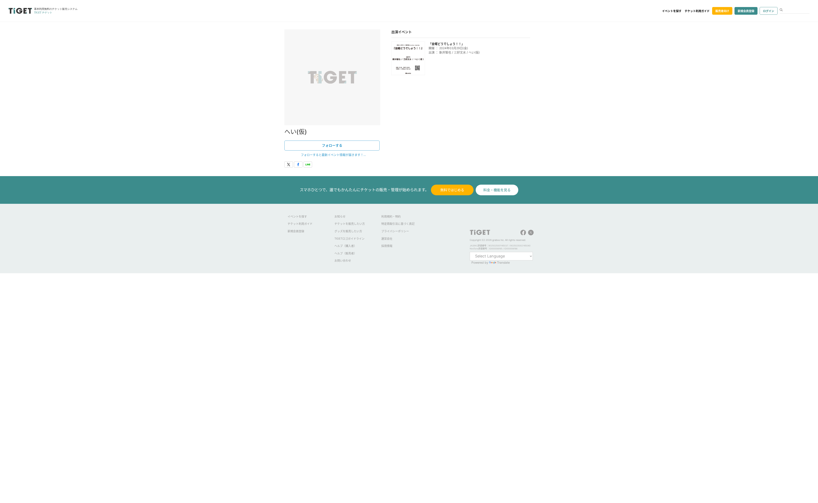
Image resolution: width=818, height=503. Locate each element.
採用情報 (386, 245)
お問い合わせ (342, 260)
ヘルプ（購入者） (345, 245)
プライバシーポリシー (395, 231)
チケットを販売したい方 (349, 223)
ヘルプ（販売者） (345, 253)
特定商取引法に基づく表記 (398, 223)
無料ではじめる (452, 190)
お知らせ (340, 216)
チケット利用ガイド (697, 11)
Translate (503, 262)
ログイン (768, 11)
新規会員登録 (746, 11)
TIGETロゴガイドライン (349, 238)
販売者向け (722, 11)
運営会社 (386, 238)
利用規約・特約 (391, 216)
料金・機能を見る (497, 190)
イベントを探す (671, 11)
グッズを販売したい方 (348, 231)
